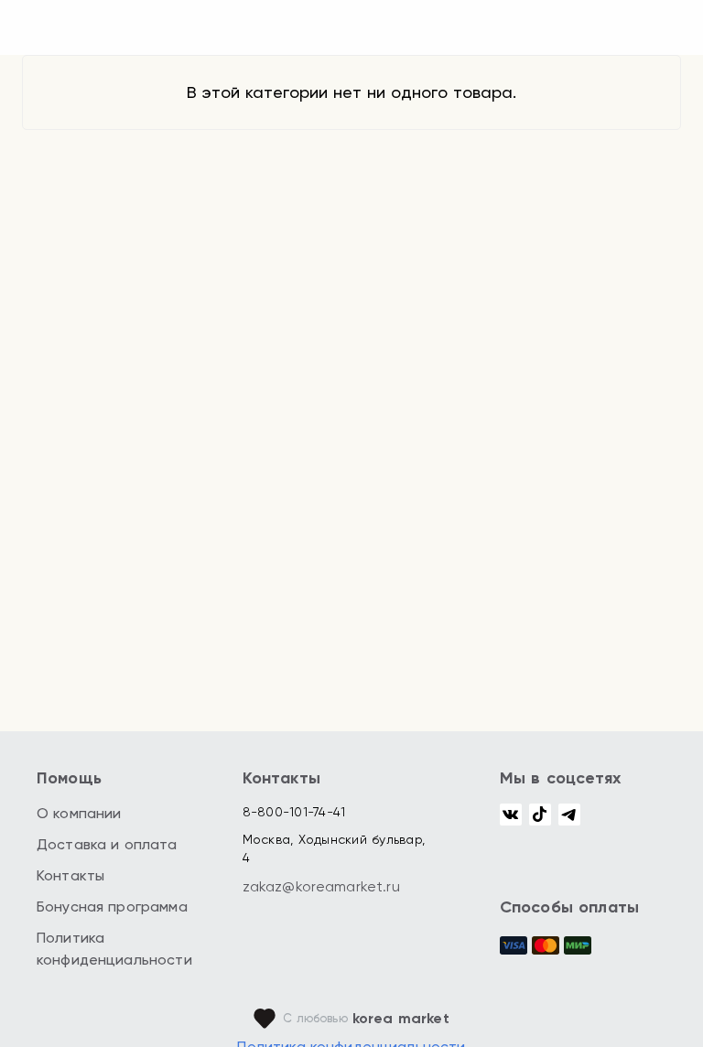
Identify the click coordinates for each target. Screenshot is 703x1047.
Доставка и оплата (107, 844)
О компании (79, 813)
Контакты (70, 875)
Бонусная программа (112, 906)
